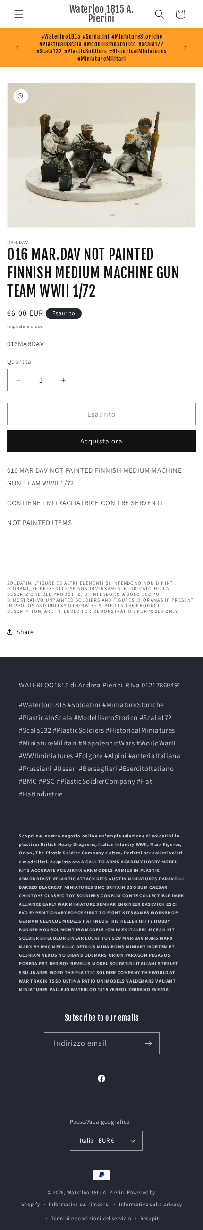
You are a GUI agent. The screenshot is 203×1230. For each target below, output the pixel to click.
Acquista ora (101, 440)
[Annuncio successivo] (185, 47)
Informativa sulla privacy (150, 1204)
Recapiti (150, 1218)
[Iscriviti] (148, 1043)
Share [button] (25, 632)
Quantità (19, 362)
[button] (18, 14)
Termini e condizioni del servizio (91, 1218)
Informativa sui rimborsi (79, 1204)
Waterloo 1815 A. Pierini (96, 1192)
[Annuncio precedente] (17, 47)
